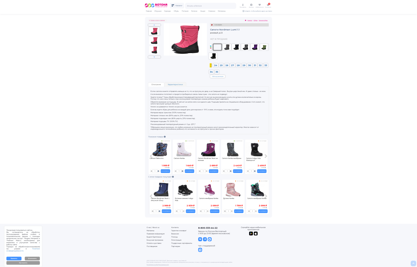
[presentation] (151, 157)
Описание (156, 84)
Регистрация (176, 240)
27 (232, 65)
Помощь (174, 237)
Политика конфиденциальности (158, 264)
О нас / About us (153, 227)
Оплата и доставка (154, 243)
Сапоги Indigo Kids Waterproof (253, 159)
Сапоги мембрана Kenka (207, 198)
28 (238, 65)
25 (221, 65)
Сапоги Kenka (179, 158)
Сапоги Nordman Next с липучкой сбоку (159, 199)
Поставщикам (152, 246)
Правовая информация (156, 234)
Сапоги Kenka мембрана (231, 158)
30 (249, 65)
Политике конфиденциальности (23, 250)
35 (217, 72)
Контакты (175, 227)
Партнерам (175, 246)
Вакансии (175, 234)
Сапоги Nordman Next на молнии (208, 159)
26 (226, 65)
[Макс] (210, 239)
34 (211, 72)
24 (215, 65)
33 (265, 65)
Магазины (150, 231)
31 (255, 65)
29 (243, 65)
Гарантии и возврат (178, 231)
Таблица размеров (217, 76)
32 (260, 65)
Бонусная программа (155, 240)
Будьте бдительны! (154, 237)
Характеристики (175, 84)
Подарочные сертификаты (181, 243)
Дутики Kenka (227, 198)
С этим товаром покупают (160, 177)
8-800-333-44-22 (208, 228)
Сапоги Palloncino (157, 158)
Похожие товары (156, 137)
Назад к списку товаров (157, 20)
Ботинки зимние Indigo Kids (183, 199)
